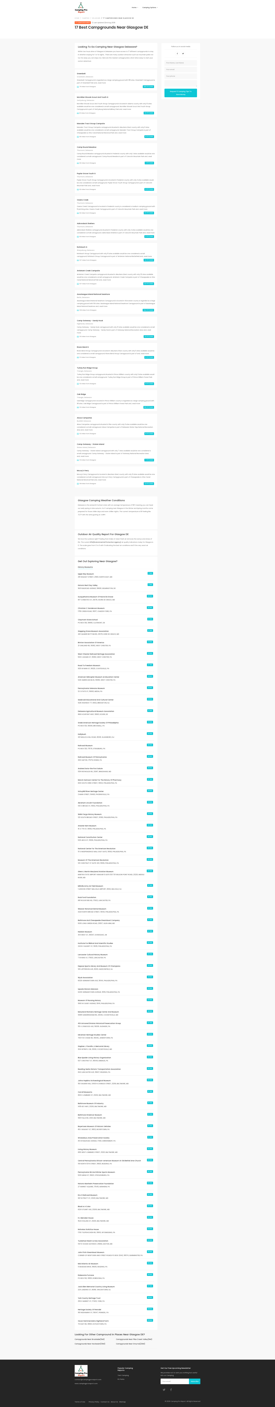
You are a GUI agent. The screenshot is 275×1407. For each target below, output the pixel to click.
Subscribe (195, 1381)
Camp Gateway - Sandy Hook (90, 320)
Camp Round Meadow (86, 147)
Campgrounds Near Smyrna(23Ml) (130, 1344)
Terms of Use (80, 1402)
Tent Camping (123, 1375)
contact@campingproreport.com (88, 1379)
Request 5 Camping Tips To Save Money (181, 93)
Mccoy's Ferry (83, 470)
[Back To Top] (269, 1401)
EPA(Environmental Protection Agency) (105, 542)
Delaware (96, 18)
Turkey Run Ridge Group (87, 368)
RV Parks (121, 1379)
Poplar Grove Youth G (86, 173)
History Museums (85, 567)
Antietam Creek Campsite (88, 270)
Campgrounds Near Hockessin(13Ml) (90, 1344)
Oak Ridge (81, 394)
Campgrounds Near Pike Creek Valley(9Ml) (134, 1339)
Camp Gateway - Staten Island (90, 444)
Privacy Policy (94, 1402)
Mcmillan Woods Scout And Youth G (92, 97)
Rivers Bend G (83, 347)
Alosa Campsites (84, 418)
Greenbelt (81, 73)
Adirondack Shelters (86, 223)
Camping (85, 18)
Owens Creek (82, 200)
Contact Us (105, 1402)
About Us (114, 1402)
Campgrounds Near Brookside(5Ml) (90, 1339)
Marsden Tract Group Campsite (91, 123)
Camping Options (149, 7)
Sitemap (122, 1402)
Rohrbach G (82, 247)
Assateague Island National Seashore (93, 294)
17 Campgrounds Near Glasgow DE (118, 18)
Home (134, 7)
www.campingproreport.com (86, 1383)
